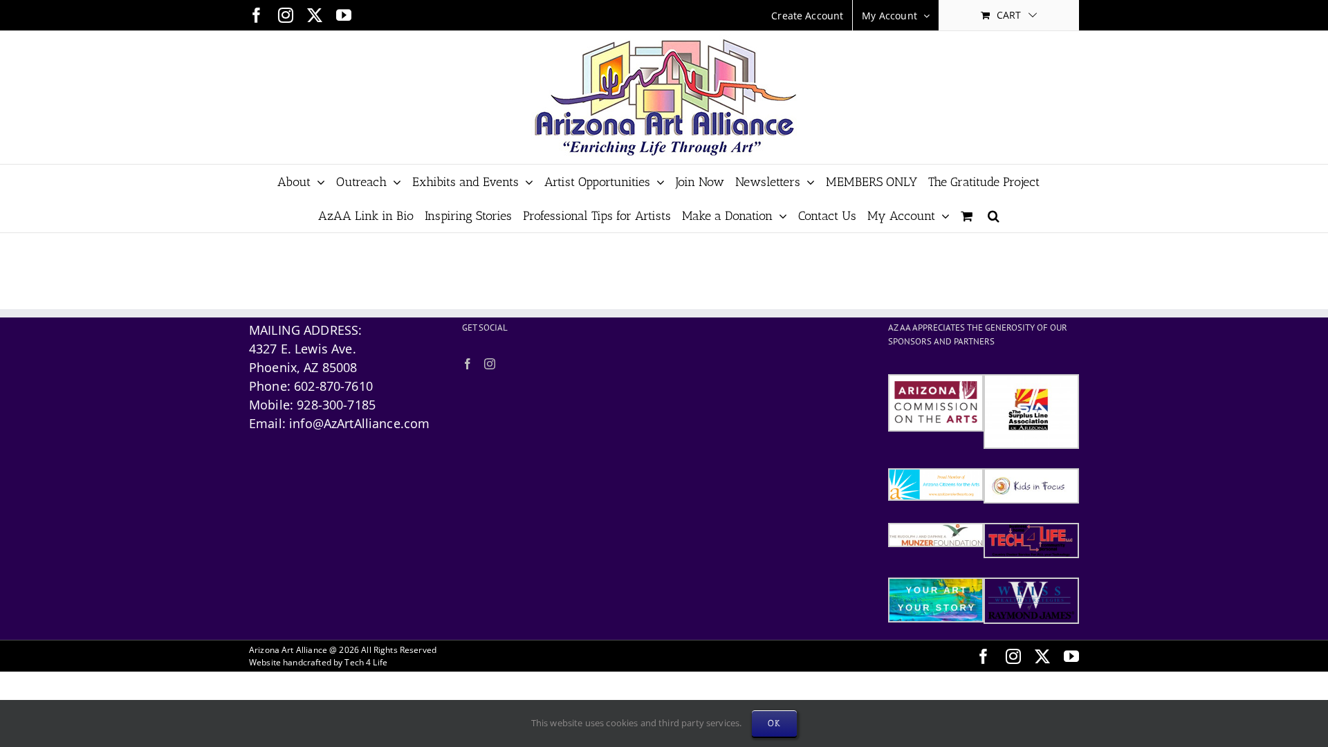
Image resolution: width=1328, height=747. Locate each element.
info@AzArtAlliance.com (359, 423)
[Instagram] (489, 363)
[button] (993, 215)
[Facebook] (467, 363)
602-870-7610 (333, 386)
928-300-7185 (336, 404)
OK (774, 723)
